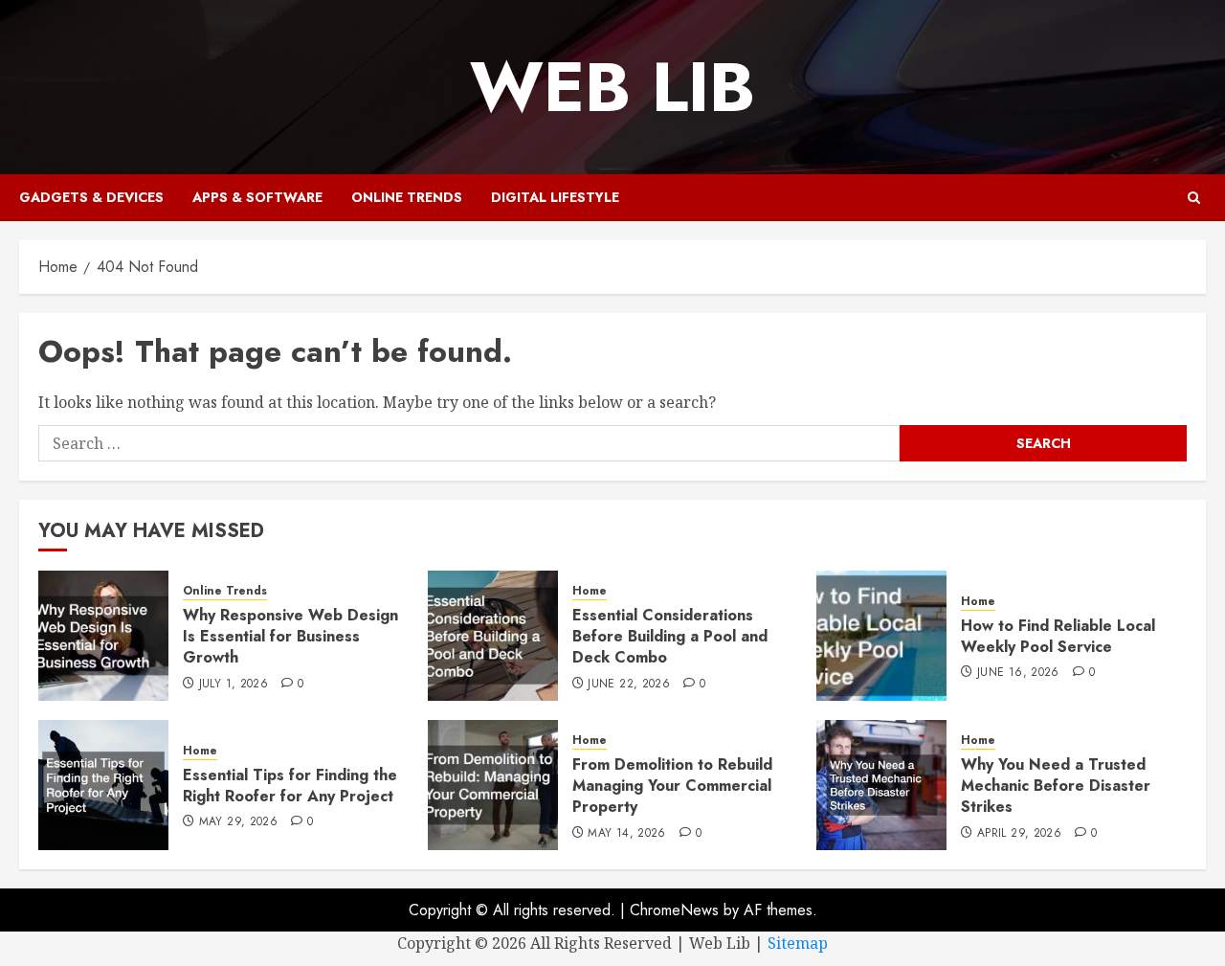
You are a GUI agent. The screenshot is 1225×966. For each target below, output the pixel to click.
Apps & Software (257, 197)
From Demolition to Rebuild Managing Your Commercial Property (672, 786)
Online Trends (406, 197)
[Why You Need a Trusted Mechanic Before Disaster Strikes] (881, 785)
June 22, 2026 (629, 684)
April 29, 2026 (1019, 834)
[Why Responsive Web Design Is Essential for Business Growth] (103, 636)
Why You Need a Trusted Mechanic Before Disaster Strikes (1055, 786)
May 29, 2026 (238, 822)
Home (589, 591)
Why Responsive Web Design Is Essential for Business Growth (290, 636)
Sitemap (798, 943)
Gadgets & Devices (91, 197)
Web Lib (612, 87)
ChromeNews (674, 910)
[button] (1194, 197)
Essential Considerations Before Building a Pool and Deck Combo (670, 636)
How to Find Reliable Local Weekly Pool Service (1058, 636)
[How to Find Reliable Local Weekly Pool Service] (881, 636)
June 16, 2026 (1018, 673)
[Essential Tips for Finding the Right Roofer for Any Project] (103, 785)
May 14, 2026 (626, 834)
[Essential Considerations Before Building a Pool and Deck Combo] (493, 636)
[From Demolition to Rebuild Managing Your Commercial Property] (493, 785)
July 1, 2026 (233, 684)
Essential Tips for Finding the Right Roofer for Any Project (290, 785)
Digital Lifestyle (555, 197)
